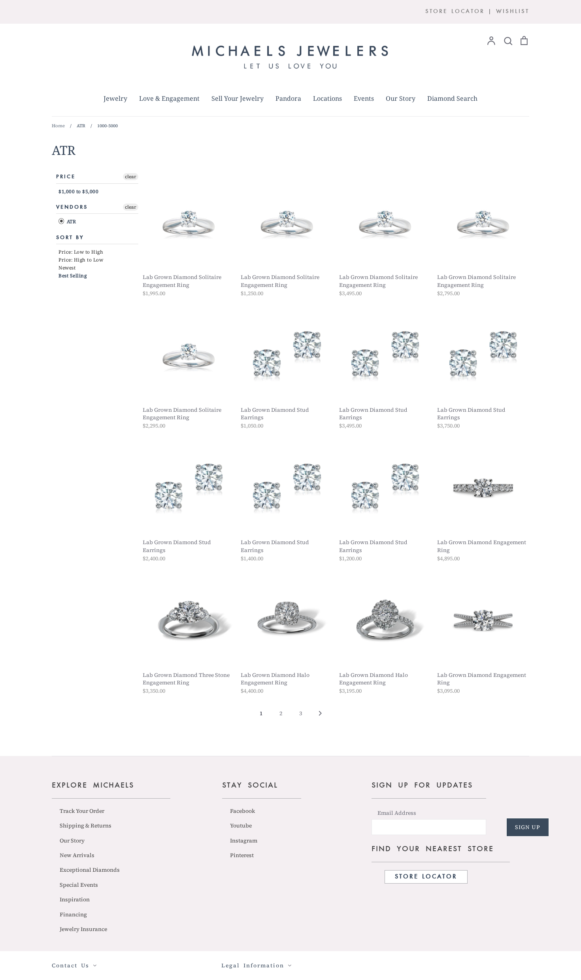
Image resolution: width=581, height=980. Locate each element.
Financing (73, 914)
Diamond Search (452, 98)
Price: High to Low (80, 259)
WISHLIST (512, 12)
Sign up (527, 827)
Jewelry (115, 98)
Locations (327, 98)
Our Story (400, 98)
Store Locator (426, 877)
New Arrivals (77, 855)
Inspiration (75, 899)
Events (364, 98)
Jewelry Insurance (83, 929)
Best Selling (72, 275)
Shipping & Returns (85, 825)
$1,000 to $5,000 (78, 191)
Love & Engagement (169, 98)
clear (130, 176)
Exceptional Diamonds (90, 870)
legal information (254, 965)
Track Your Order (82, 811)
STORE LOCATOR (455, 12)
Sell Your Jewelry (237, 98)
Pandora (288, 98)
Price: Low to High (80, 252)
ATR (70, 222)
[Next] (320, 715)
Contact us (72, 965)
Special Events (79, 885)
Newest (66, 267)
